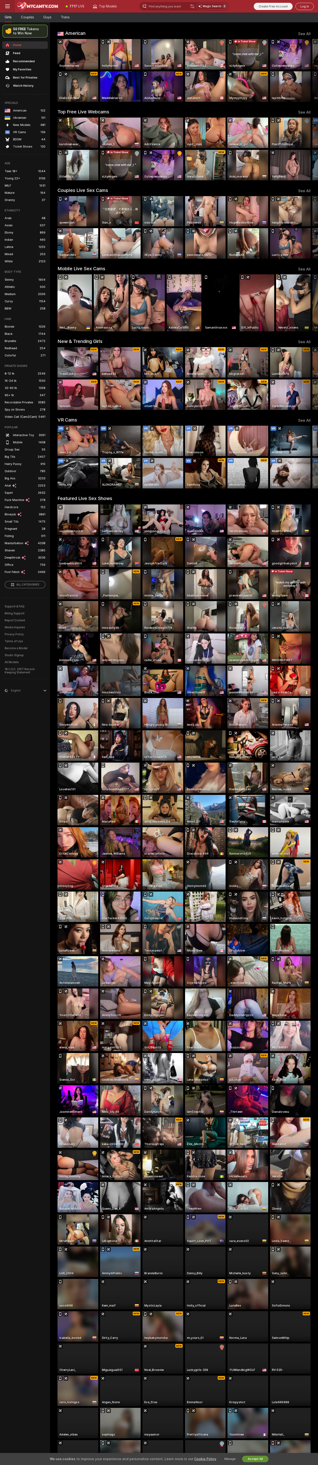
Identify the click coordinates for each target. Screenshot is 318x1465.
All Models (12, 662)
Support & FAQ (14, 606)
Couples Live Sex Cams (83, 190)
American (75, 33)
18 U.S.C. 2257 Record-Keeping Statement (20, 671)
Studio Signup (14, 655)
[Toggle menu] (7, 6)
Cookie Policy (205, 1459)
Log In (304, 6)
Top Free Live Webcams (83, 112)
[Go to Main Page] (38, 6)
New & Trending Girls (80, 341)
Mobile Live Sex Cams (81, 268)
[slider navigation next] (306, 70)
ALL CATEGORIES (27, 584)
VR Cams (67, 420)
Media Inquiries (15, 627)
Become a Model (16, 648)
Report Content (15, 620)
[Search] (192, 6)
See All (304, 34)
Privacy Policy (14, 634)
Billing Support (14, 613)
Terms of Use (14, 641)
